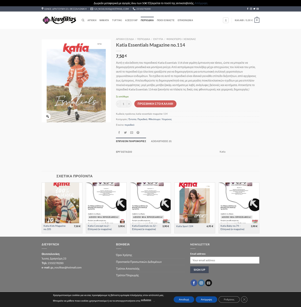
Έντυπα (158, 39)
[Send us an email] (258, 9)
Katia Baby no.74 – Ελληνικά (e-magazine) (232, 227)
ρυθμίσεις (146, 299)
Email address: (198, 253)
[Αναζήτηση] (83, 20)
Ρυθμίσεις (229, 299)
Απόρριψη (201, 3)
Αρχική (91, 20)
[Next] (259, 209)
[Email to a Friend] (131, 132)
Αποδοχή (184, 299)
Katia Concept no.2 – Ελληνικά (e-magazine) (100, 227)
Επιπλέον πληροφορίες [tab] (131, 141)
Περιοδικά (147, 20)
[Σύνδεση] (226, 20)
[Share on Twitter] (125, 132)
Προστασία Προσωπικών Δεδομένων (139, 261)
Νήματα (104, 20)
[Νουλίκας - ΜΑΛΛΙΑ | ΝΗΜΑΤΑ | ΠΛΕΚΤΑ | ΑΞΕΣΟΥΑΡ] (59, 20)
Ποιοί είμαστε (166, 20)
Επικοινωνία (185, 20)
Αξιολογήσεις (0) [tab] (161, 141)
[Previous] (41, 209)
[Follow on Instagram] (251, 9)
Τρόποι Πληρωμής (127, 275)
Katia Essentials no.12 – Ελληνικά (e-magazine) (144, 227)
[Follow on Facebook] (248, 9)
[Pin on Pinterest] (138, 132)
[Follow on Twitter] (254, 9)
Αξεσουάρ (131, 20)
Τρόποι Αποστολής (128, 268)
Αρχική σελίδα (125, 39)
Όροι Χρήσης (124, 255)
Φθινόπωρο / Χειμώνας (181, 39)
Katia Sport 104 (184, 226)
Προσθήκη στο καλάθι (155, 103)
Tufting (117, 20)
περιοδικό (129, 124)
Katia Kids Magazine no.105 (54, 227)
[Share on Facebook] (119, 132)
